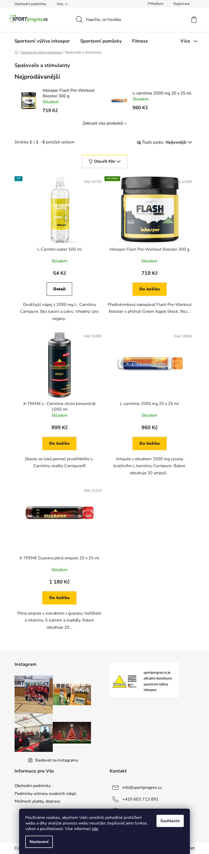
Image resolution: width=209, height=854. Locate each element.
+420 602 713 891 (140, 799)
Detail (59, 289)
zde (95, 829)
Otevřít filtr (104, 161)
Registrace (181, 3)
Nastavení (39, 842)
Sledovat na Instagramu (56, 760)
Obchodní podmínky (30, 4)
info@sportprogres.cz (142, 787)
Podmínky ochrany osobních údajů (45, 793)
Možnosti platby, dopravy (37, 801)
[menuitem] (42, 41)
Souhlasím (170, 821)
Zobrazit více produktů (103, 123)
